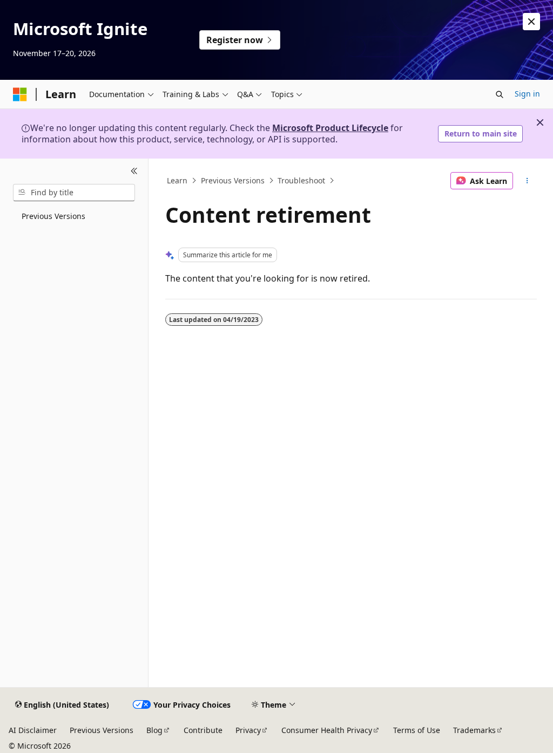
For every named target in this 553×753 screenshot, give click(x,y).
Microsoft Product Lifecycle (330, 128)
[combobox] (74, 192)
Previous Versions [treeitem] (53, 216)
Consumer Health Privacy (326, 730)
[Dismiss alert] (531, 21)
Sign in (527, 93)
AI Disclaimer (33, 730)
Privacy (248, 730)
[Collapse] (134, 171)
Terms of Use (416, 730)
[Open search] (499, 94)
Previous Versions (233, 180)
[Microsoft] (20, 94)
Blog (154, 730)
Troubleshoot (301, 180)
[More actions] (526, 180)
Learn (177, 180)
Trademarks (474, 730)
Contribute (203, 730)
